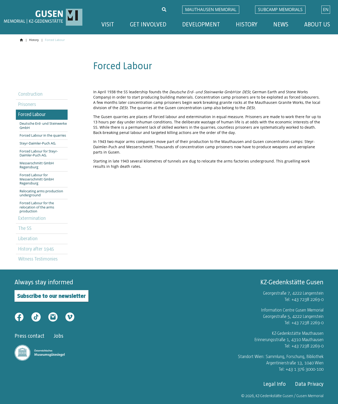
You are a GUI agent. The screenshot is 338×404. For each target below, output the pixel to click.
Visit (107, 24)
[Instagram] (56, 316)
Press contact (29, 336)
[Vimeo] (69, 316)
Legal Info (274, 384)
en (325, 9)
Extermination (32, 218)
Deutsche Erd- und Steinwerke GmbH (43, 126)
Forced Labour (32, 114)
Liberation (27, 238)
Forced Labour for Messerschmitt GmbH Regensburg (37, 179)
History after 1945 (36, 249)
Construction (30, 94)
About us (317, 24)
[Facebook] (22, 316)
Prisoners (27, 104)
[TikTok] (39, 316)
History (246, 24)
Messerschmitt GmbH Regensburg (37, 165)
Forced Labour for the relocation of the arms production (37, 207)
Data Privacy (309, 384)
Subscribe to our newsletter (51, 296)
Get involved (148, 24)
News (280, 24)
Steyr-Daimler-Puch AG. (38, 143)
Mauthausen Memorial (210, 9)
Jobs (58, 336)
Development (201, 24)
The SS (24, 228)
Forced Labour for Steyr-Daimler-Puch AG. (39, 153)
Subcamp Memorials (280, 9)
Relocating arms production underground (41, 193)
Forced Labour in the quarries (43, 135)
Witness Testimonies (38, 259)
